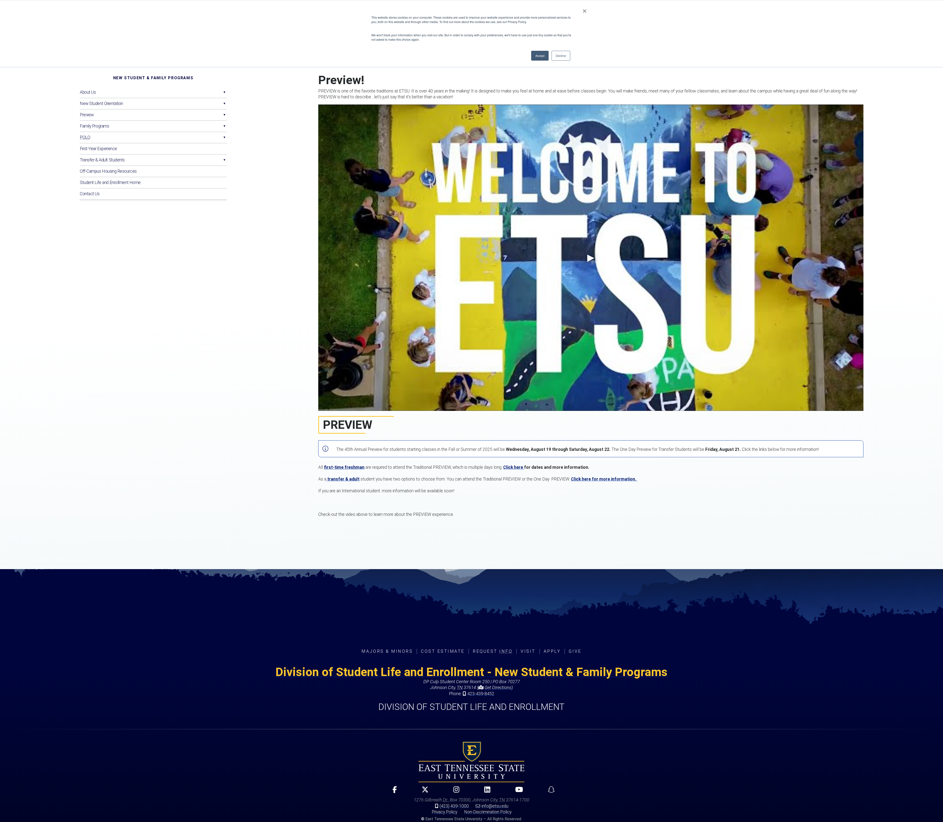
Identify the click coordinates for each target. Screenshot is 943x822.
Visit (528, 651)
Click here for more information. (604, 479)
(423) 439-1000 (454, 806)
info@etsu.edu (495, 806)
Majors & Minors (387, 651)
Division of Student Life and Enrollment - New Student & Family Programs (471, 672)
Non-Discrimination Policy (488, 811)
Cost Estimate (443, 651)
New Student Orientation (101, 103)
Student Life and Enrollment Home (110, 182)
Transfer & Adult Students (102, 159)
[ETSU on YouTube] (517, 791)
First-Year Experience (98, 148)
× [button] (584, 9)
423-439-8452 (480, 693)
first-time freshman (344, 467)
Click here (513, 467)
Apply (552, 651)
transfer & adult (343, 479)
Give (575, 651)
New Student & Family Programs (153, 78)
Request (493, 651)
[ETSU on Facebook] (392, 791)
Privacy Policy (444, 811)
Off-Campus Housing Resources (108, 171)
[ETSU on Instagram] (454, 791)
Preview (87, 114)
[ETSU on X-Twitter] (423, 791)
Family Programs (94, 126)
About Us (88, 92)
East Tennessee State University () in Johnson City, (471, 761)
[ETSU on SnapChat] (549, 791)
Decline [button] (561, 55)
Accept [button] (539, 55)
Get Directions (498, 687)
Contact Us (90, 193)
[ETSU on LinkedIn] (485, 791)
